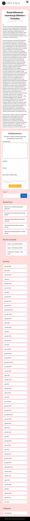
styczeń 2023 (7, 454)
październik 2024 (8, 362)
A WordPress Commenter (13, 252)
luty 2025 (6, 344)
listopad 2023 (7, 410)
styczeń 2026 (7, 296)
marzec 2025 (7, 340)
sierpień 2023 (7, 423)
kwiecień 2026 (7, 283)
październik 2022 (8, 467)
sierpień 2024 (7, 371)
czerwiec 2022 (8, 484)
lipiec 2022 (7, 480)
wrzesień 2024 (8, 366)
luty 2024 (6, 397)
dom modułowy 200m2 (17, 244)
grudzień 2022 (8, 458)
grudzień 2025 (8, 301)
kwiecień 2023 (7, 441)
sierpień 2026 (7, 266)
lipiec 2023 (7, 427)
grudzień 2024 (8, 353)
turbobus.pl (11, 97)
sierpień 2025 (7, 318)
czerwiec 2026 (8, 275)
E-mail (5, 168)
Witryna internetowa (10, 175)
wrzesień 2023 (8, 419)
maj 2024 (6, 384)
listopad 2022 (7, 462)
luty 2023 (6, 449)
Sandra (9, 244)
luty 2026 (6, 292)
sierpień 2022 (7, 475)
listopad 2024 (7, 357)
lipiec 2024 (7, 375)
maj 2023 (6, 436)
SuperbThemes (21, 519)
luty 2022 (6, 502)
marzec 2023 (7, 445)
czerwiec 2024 (8, 379)
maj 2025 (6, 331)
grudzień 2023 (8, 406)
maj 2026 (6, 279)
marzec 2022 (7, 497)
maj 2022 (6, 489)
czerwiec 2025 (8, 327)
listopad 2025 (7, 305)
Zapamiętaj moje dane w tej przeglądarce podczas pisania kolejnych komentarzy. (15, 182)
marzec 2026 (7, 288)
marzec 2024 (7, 392)
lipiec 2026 (7, 270)
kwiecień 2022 (7, 493)
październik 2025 (8, 309)
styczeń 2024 (7, 401)
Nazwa (5, 161)
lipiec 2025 (7, 323)
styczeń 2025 (7, 349)
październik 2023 (8, 414)
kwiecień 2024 (7, 388)
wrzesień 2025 (8, 314)
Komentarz (7, 141)
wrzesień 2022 (8, 471)
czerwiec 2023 (8, 432)
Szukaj (5, 192)
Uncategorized (8, 513)
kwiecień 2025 (7, 336)
